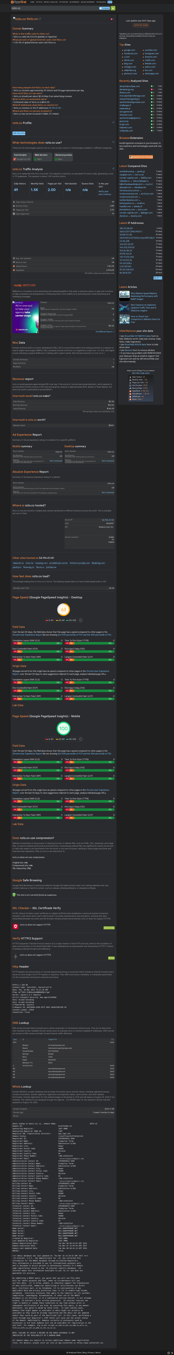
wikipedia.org (130, 70)
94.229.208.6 (126, 263)
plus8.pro (17, 567)
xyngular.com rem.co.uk (132, 174)
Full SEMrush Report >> (105, 332)
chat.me (29, 563)
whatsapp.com (152, 73)
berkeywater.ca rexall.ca (132, 203)
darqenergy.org (127, 89)
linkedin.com (150, 63)
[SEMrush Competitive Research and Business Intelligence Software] (24, 285)
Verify (27, 938)
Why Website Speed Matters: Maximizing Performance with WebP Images (144, 296)
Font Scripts (20, 155)
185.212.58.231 (126, 228)
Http (20, 966)
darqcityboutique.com (130, 86)
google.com (129, 50)
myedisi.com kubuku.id (131, 206)
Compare (105, 8)
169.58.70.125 (126, 235)
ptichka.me (51, 567)
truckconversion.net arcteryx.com (136, 194)
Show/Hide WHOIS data (135, 344)
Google (27, 880)
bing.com (128, 63)
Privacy (91, 1352)
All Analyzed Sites (73, 1352)
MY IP (110, 2)
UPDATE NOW (141, 25)
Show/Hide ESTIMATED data (138, 336)
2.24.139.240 (125, 266)
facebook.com (131, 53)
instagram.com (152, 53)
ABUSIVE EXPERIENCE (88, 2)
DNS (20, 1023)
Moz (18, 342)
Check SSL (109, 928)
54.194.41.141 (55, 108)
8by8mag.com (98, 563)
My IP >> (158, 278)
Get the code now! (140, 373)
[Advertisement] (63, 66)
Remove (128, 350)
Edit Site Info (19, 133)
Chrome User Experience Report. (27, 635)
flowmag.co (28, 567)
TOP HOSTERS (63, 2)
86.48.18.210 (125, 273)
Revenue (22, 379)
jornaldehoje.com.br (59, 563)
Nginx (39, 159)
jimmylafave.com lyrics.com (133, 209)
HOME (32, 2)
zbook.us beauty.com (131, 216)
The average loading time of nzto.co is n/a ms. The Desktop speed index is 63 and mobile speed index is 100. (59, 581)
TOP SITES (39, 2)
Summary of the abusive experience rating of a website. (36, 477)
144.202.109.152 (127, 247)
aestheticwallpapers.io (130, 118)
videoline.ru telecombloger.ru (134, 181)
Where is (29, 505)
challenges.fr (125, 105)
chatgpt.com (130, 67)
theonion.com (126, 115)
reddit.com (150, 60)
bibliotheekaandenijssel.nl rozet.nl (136, 184)
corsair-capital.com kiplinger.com (136, 213)
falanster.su (18, 563)
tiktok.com (129, 60)
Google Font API (23, 159)
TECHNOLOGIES (101, 2)
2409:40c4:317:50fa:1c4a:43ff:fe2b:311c (138, 238)
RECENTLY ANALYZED (51, 2)
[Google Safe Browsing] (14, 895)
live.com (148, 70)
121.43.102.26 (126, 260)
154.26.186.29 (126, 250)
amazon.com (151, 57)
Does (33, 838)
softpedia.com (126, 131)
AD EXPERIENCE (74, 2)
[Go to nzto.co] (40, 19)
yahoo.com (150, 67)
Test (112, 958)
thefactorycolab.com (80, 563)
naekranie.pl (125, 108)
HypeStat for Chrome (143, 157)
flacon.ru (40, 567)
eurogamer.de (126, 111)
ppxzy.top (124, 121)
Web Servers (41, 155)
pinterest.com (130, 73)
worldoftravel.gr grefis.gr (132, 171)
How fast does (31, 576)
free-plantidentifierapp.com (132, 96)
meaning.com (41, 563)
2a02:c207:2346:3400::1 (131, 231)
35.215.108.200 (127, 269)
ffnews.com (125, 92)
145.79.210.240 (127, 257)
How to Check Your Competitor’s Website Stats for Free (145, 319)
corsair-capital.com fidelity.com (135, 178)
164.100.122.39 (126, 244)
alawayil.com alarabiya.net (133, 187)
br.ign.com (124, 124)
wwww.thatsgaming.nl (129, 99)
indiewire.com (126, 127)
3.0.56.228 (124, 241)
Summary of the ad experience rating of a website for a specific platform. (44, 440)
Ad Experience (27, 434)
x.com (127, 57)
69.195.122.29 (126, 254)
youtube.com (151, 50)
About (98, 1352)
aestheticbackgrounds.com (132, 102)
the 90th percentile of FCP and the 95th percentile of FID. (84, 635)
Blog (84, 1352)
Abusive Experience (30, 472)
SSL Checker (36, 908)
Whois (21, 1086)
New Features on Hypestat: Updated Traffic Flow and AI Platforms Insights (143, 308)
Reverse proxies (63, 155)
